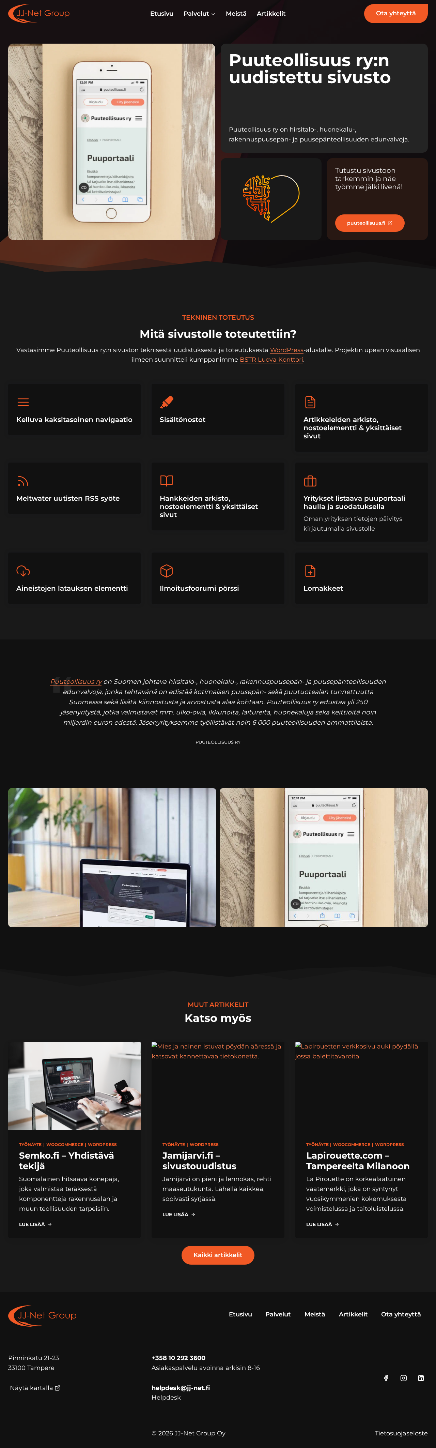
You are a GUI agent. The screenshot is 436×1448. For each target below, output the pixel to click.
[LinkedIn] (421, 1378)
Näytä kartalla (31, 1388)
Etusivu (161, 13)
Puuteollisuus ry (76, 681)
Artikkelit (271, 13)
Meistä (236, 13)
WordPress (286, 350)
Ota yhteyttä (396, 13)
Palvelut (278, 1314)
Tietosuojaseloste (401, 1433)
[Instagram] (403, 1378)
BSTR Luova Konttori (271, 359)
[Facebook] (386, 1378)
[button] (112, 857)
